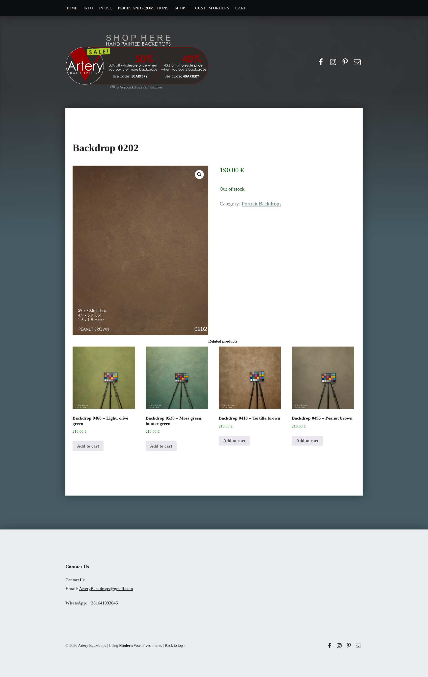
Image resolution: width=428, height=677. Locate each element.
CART (240, 8)
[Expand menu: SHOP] (188, 8)
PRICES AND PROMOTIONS (143, 8)
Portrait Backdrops (261, 204)
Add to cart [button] (88, 446)
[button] (199, 174)
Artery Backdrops (92, 645)
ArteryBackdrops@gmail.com (106, 588)
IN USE (105, 8)
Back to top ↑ (175, 645)
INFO (88, 8)
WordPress (142, 645)
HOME (71, 8)
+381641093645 (103, 603)
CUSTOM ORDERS (212, 8)
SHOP (180, 8)
